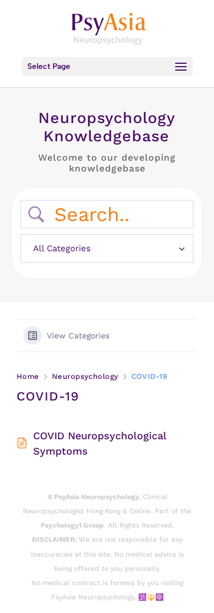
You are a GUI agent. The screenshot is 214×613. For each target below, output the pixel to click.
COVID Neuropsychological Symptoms (99, 443)
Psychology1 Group (72, 525)
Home (28, 376)
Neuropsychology (85, 376)
